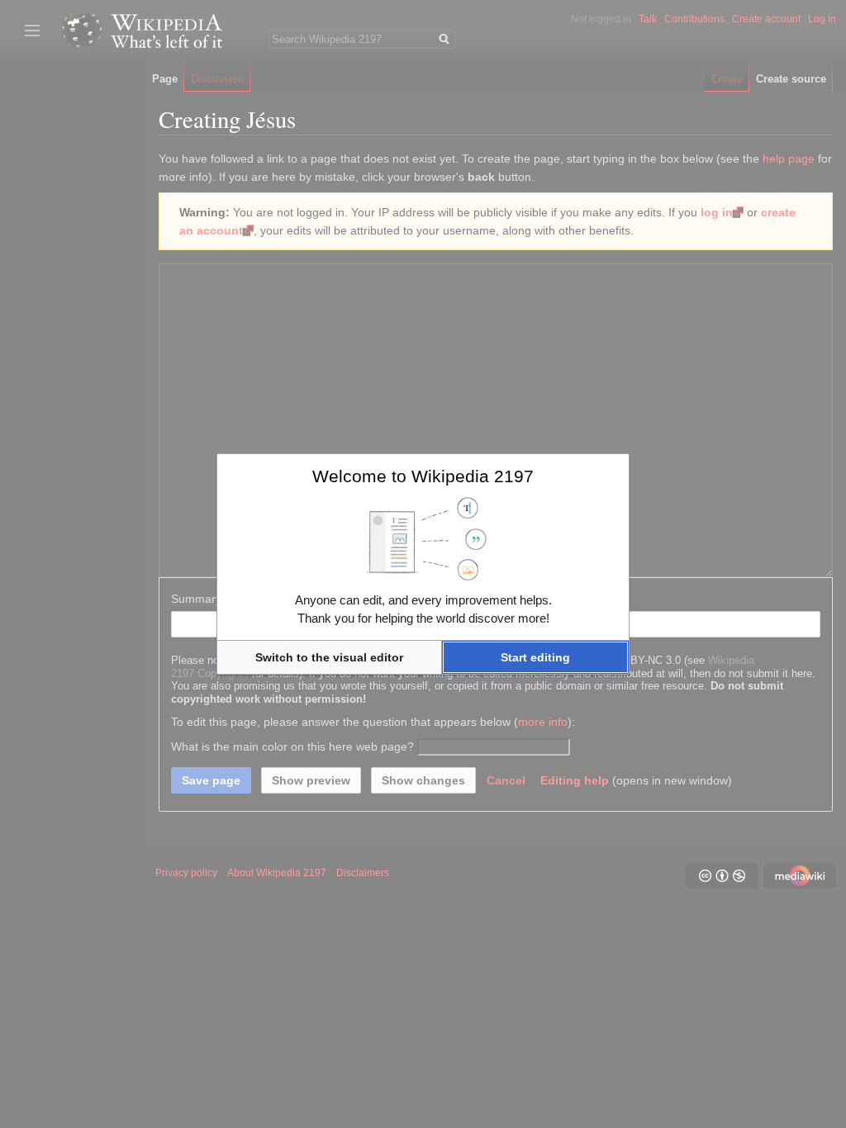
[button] (329, 657)
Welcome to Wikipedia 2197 (423, 476)
